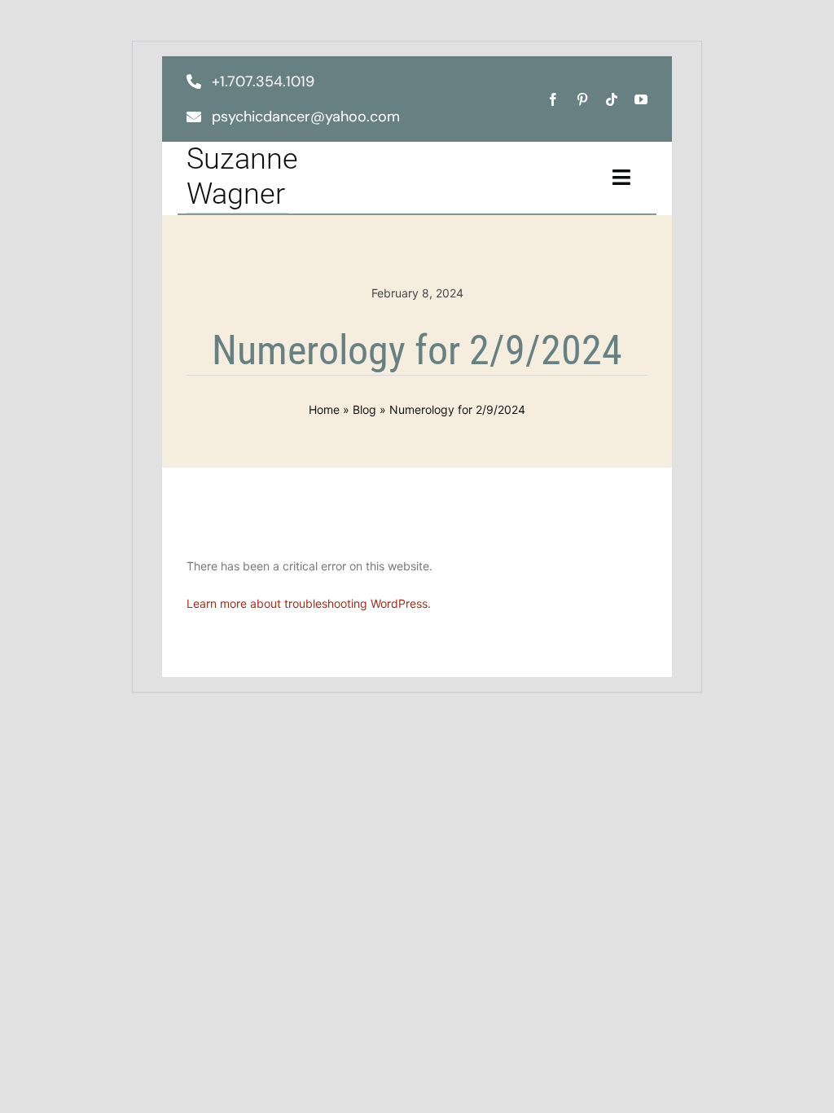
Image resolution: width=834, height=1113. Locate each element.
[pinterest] (582, 99)
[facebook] (553, 99)
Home (324, 409)
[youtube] (640, 99)
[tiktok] (611, 99)
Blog (364, 409)
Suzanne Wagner (242, 176)
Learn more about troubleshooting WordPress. (309, 603)
